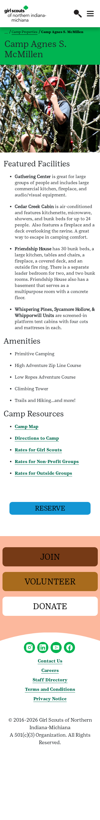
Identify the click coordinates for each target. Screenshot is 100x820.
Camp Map (26, 426)
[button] (78, 13)
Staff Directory (50, 679)
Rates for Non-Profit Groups (47, 461)
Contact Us (50, 661)
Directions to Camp (37, 438)
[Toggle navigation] (90, 13)
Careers (50, 670)
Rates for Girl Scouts (38, 449)
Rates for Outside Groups (43, 473)
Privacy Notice (50, 698)
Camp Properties (25, 32)
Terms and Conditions (50, 689)
